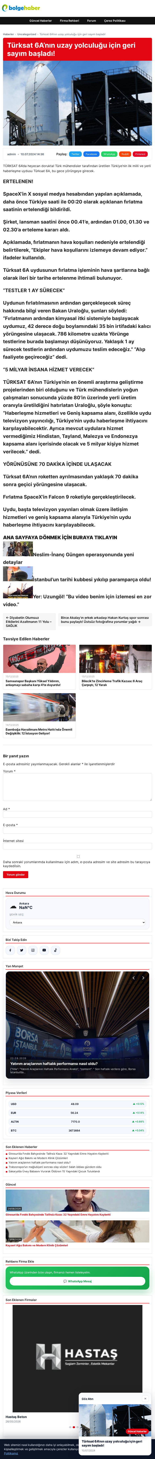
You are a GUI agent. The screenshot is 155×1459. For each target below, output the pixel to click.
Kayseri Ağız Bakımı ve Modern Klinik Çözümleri (38, 1158)
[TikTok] (55, 950)
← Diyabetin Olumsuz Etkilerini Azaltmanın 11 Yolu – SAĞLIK (28, 622)
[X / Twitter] (21, 950)
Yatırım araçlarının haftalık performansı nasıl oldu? (40, 1162)
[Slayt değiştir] (70, 1427)
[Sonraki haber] (142, 977)
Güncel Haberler (40, 20)
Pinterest (140, 154)
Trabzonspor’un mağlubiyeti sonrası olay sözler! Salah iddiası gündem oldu (55, 1166)
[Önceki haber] (134, 977)
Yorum (9, 771)
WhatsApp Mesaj (77, 1281)
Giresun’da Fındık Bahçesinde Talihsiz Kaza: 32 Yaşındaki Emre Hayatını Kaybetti (59, 1153)
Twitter (75, 154)
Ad (6, 809)
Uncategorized (26, 34)
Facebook (91, 154)
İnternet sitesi (13, 841)
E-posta (10, 825)
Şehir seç (16, 914)
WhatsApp (109, 154)
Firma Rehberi (69, 20)
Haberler (8, 34)
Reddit (125, 154)
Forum (91, 20)
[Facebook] (10, 950)
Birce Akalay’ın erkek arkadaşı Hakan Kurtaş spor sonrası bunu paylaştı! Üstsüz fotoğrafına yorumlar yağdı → (105, 620)
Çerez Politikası (115, 20)
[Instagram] (33, 950)
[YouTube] (44, 950)
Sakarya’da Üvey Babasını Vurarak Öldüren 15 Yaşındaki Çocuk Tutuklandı (54, 1171)
